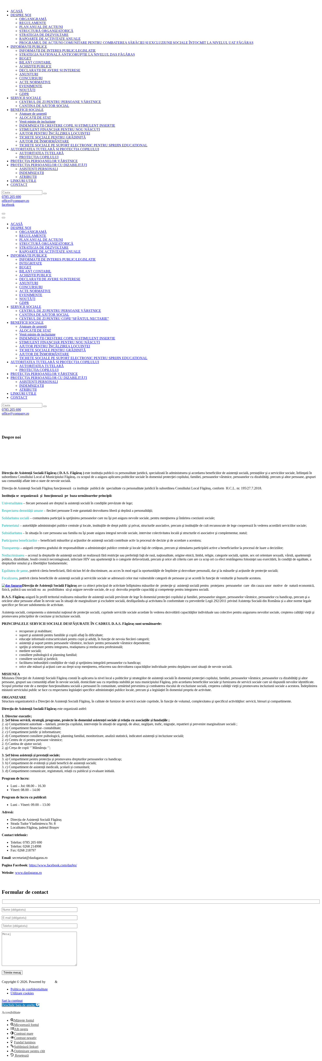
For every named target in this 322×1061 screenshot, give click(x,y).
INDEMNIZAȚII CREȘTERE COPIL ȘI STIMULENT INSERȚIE (67, 125)
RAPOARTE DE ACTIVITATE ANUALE (50, 39)
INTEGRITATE (30, 263)
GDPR (24, 94)
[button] (20, 1005)
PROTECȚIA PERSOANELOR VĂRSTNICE (44, 374)
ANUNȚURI (28, 74)
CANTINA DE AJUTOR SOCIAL (44, 106)
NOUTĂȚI (27, 90)
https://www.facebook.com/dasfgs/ (53, 865)
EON (50, 982)
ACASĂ (17, 224)
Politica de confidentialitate (29, 989)
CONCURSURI (30, 78)
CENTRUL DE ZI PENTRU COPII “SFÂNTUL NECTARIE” (64, 318)
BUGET (25, 58)
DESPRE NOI (21, 228)
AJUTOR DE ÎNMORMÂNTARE (44, 141)
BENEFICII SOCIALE (27, 322)
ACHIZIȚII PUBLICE (35, 66)
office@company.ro (15, 201)
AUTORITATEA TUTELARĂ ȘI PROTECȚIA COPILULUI (55, 362)
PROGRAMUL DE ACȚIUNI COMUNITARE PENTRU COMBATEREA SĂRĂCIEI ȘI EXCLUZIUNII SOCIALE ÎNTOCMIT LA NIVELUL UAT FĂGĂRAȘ (136, 42)
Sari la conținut (12, 1000)
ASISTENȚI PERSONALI (38, 169)
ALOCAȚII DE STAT (35, 117)
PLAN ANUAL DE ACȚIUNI (41, 27)
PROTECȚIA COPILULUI (38, 157)
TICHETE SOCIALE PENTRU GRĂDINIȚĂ (52, 137)
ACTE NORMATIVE (35, 82)
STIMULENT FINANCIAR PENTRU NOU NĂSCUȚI (59, 129)
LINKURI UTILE (23, 393)
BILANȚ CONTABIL (35, 62)
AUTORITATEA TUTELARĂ (41, 153)
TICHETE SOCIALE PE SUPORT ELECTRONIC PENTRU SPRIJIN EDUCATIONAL (83, 145)
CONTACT (19, 397)
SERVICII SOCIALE (26, 307)
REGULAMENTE (32, 23)
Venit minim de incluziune (37, 121)
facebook (8, 204)
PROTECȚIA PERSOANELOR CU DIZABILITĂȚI (49, 378)
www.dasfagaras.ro (28, 872)
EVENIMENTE (30, 86)
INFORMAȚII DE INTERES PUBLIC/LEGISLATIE (57, 50)
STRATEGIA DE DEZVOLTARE (44, 35)
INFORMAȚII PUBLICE (29, 255)
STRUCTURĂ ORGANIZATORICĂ (46, 31)
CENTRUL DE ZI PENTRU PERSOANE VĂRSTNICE (60, 102)
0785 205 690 (11, 197)
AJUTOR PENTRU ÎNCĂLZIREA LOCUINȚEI (54, 133)
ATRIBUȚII (28, 177)
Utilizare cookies (22, 993)
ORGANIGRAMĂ (33, 19)
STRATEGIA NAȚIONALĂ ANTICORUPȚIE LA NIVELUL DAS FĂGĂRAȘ (77, 54)
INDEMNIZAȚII (31, 173)
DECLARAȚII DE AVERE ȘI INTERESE (49, 70)
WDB (62, 982)
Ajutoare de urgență (33, 114)
